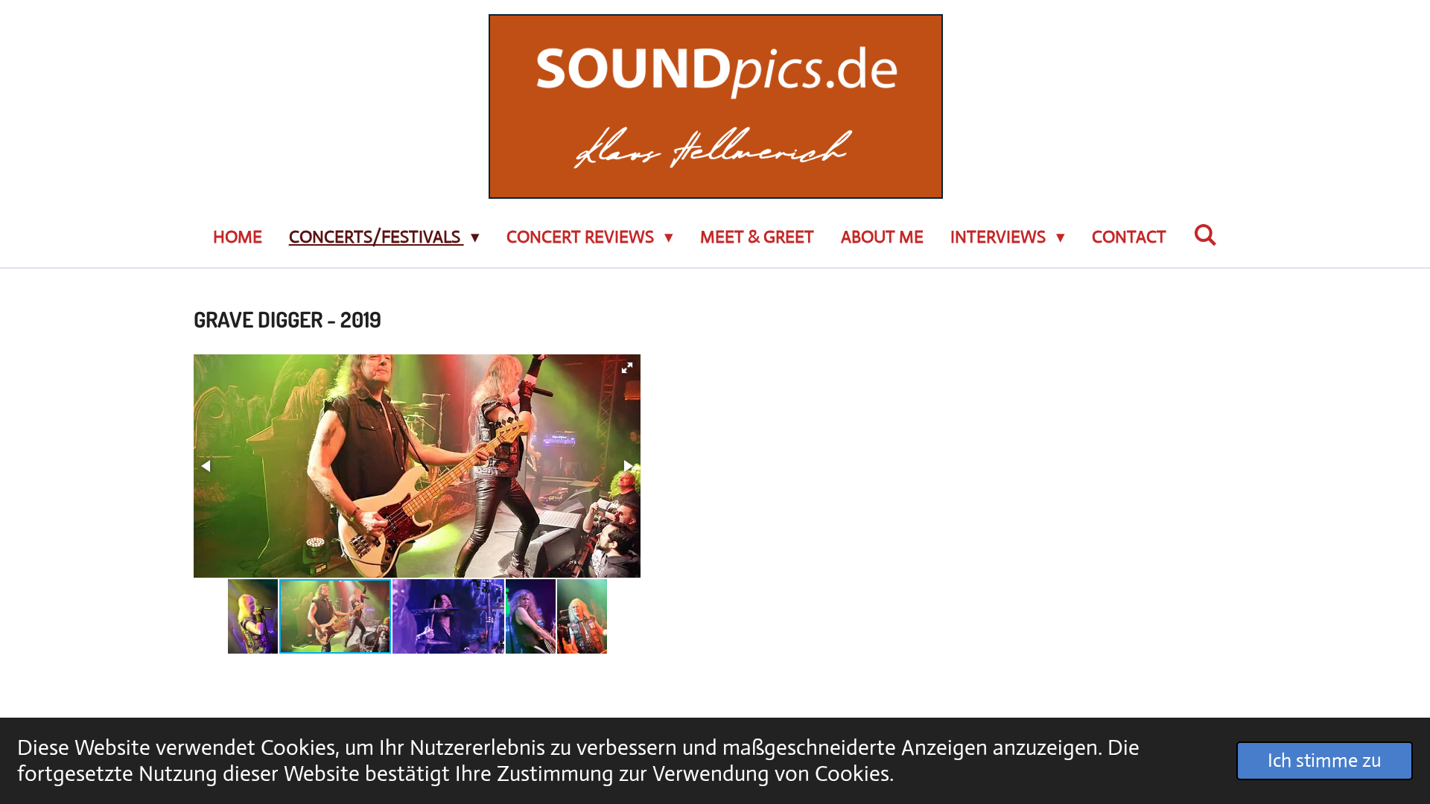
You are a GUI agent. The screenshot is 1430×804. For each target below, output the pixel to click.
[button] (627, 368)
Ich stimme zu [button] (1325, 760)
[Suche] (1205, 236)
